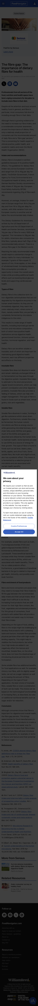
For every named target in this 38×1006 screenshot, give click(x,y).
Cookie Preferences (19, 526)
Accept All (19, 532)
